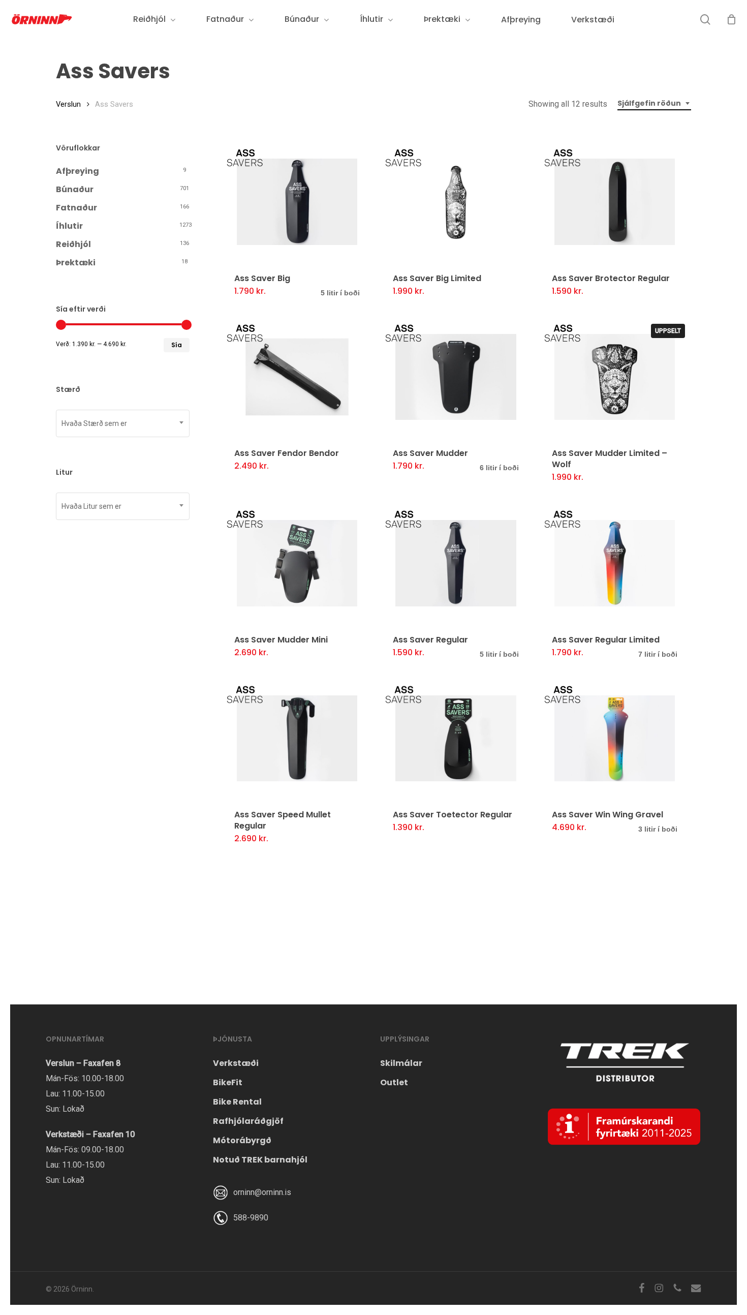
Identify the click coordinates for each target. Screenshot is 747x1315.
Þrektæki (76, 262)
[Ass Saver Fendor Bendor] (297, 377)
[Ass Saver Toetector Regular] (455, 738)
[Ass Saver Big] (297, 201)
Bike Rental (237, 1102)
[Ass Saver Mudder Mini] (297, 563)
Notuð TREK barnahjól (260, 1160)
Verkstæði (236, 1063)
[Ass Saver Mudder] (455, 377)
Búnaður (75, 189)
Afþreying (77, 171)
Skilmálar (401, 1063)
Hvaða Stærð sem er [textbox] (94, 423)
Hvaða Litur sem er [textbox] (91, 506)
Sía (176, 345)
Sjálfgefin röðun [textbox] (649, 103)
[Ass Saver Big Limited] (455, 201)
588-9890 (250, 1217)
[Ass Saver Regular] (455, 563)
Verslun (68, 104)
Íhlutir (69, 226)
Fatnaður (76, 207)
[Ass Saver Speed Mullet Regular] (297, 738)
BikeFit (227, 1082)
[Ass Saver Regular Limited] (614, 563)
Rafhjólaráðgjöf (248, 1121)
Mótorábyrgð (242, 1140)
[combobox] (654, 103)
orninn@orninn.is (262, 1192)
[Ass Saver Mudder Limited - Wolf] (614, 377)
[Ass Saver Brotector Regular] (614, 201)
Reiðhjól (73, 244)
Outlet (394, 1082)
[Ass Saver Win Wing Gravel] (614, 738)
